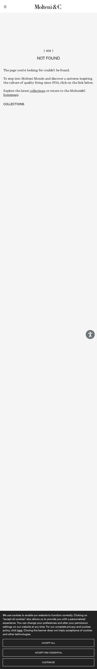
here (19, 630)
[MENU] (5, 6)
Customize (48, 662)
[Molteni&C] (48, 6)
